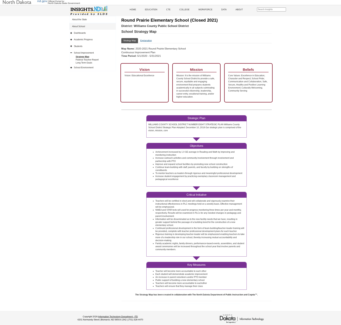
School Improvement (84, 53)
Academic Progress (83, 39)
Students (78, 46)
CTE (168, 9)
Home (133, 9)
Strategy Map (82, 56)
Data (224, 9)
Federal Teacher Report (87, 60)
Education (151, 9)
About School (78, 26)
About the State (79, 19)
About (239, 9)
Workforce (205, 9)
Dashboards (80, 33)
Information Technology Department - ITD (118, 316)
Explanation (146, 40)
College (184, 9)
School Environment (83, 67)
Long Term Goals (84, 63)
